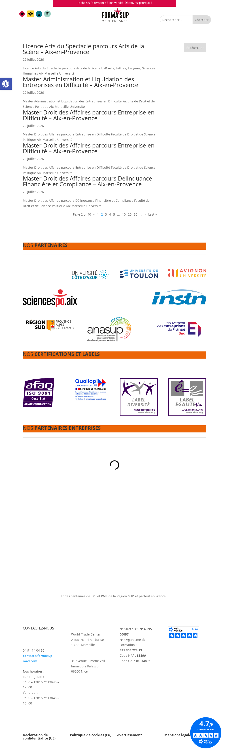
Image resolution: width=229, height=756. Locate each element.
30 (135, 214)
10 (124, 214)
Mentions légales (178, 735)
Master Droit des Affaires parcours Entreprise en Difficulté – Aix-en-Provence (89, 115)
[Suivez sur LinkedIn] (83, 688)
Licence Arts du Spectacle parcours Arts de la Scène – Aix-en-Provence (83, 49)
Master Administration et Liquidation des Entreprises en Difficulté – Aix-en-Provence (80, 82)
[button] (6, 84)
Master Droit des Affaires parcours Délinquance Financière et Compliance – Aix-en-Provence (87, 181)
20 (129, 214)
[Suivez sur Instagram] (74, 688)
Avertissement (129, 735)
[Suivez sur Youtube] (92, 688)
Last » (152, 214)
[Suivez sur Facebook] (101, 688)
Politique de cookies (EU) (90, 735)
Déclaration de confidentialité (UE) (39, 736)
